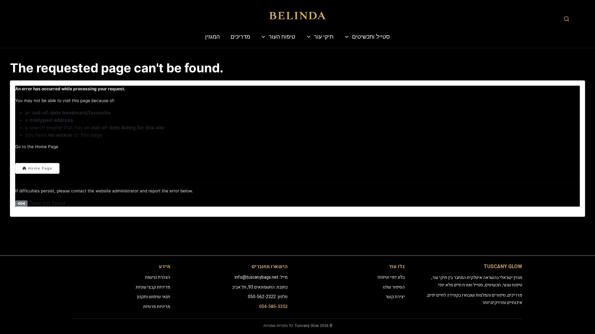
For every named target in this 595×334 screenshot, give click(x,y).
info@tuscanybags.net (256, 277)
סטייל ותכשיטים (371, 36)
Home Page (39, 168)
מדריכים (240, 36)
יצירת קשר (395, 296)
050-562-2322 (262, 296)
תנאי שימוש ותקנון (153, 296)
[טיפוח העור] (264, 37)
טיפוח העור (282, 36)
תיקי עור (323, 36)
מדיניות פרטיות (156, 306)
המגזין (212, 36)
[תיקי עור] (309, 37)
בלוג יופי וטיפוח (391, 277)
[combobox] (566, 19)
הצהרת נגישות (157, 277)
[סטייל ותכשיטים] (347, 37)
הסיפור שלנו (394, 287)
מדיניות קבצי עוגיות (153, 287)
